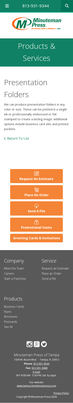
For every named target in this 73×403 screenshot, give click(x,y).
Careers (9, 273)
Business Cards (14, 306)
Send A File (36, 211)
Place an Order (51, 273)
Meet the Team (14, 268)
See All (8, 327)
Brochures (10, 316)
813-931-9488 (39, 368)
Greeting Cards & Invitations (36, 238)
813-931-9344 (35, 6)
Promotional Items (36, 227)
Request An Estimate (36, 179)
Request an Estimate (55, 268)
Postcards (10, 322)
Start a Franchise (15, 279)
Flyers (7, 312)
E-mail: (36, 372)
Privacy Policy (61, 393)
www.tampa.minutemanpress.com (36, 385)
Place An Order (37, 195)
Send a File (49, 279)
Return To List (18, 138)
